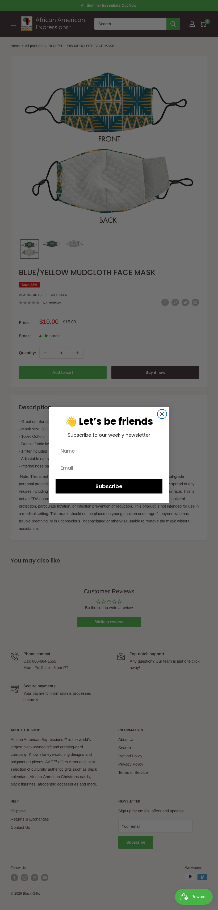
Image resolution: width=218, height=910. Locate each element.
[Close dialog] (162, 414)
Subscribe (109, 486)
